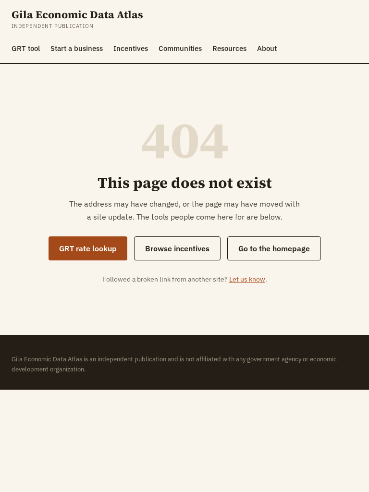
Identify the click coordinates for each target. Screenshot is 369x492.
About (267, 48)
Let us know (247, 279)
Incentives (130, 48)
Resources (229, 48)
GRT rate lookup (88, 248)
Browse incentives (177, 248)
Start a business (76, 48)
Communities (180, 48)
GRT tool (26, 48)
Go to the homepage (274, 248)
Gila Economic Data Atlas (77, 15)
